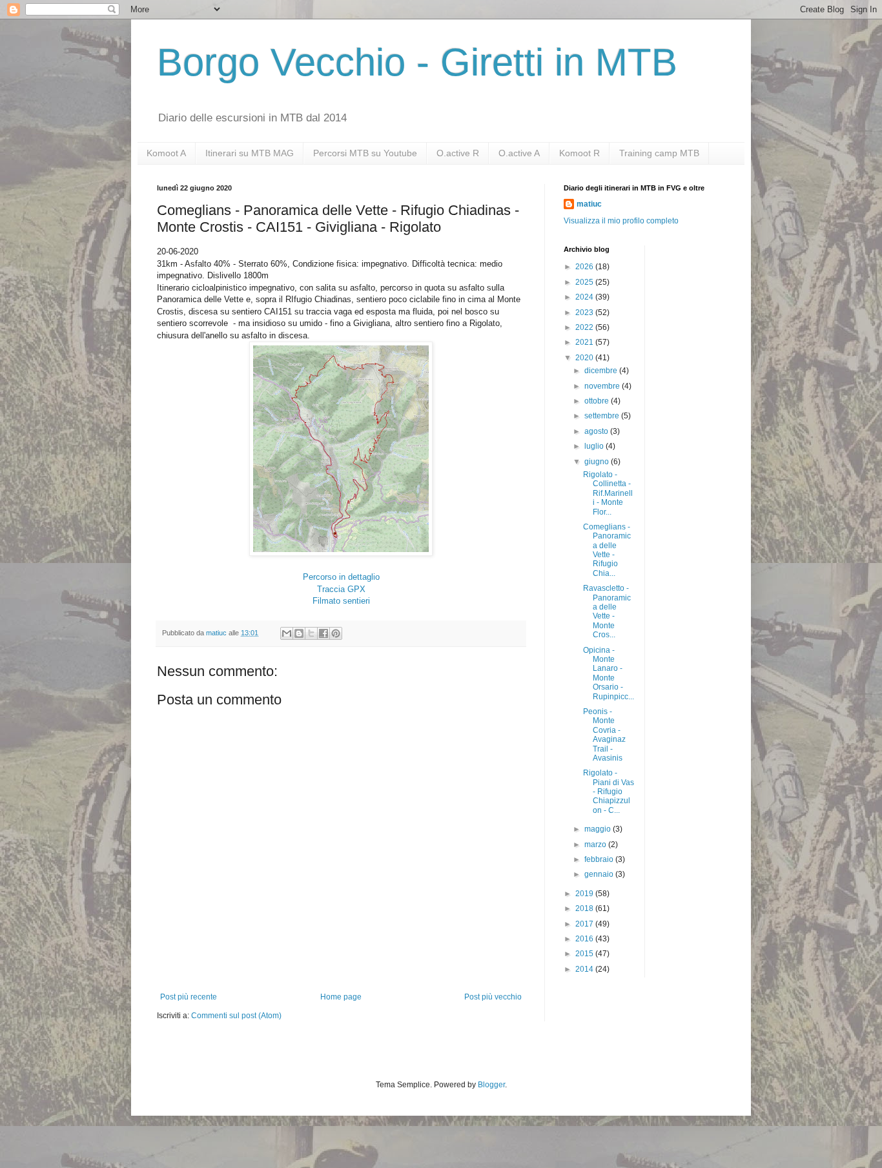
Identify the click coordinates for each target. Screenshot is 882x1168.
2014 (585, 969)
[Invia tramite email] (286, 633)
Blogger (491, 1084)
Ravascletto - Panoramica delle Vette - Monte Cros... (607, 611)
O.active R (457, 153)
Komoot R (579, 153)
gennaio (599, 874)
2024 (585, 297)
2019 (585, 893)
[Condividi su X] (311, 633)
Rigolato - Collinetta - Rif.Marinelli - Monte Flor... (608, 493)
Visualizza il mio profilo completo (621, 220)
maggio (598, 829)
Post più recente (188, 996)
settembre (602, 415)
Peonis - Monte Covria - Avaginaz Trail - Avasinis (604, 735)
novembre (603, 386)
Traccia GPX (341, 589)
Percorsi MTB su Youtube (365, 153)
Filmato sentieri (341, 601)
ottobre (597, 400)
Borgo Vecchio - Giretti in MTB (417, 62)
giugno (597, 461)
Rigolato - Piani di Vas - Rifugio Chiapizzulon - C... (608, 791)
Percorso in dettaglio (341, 577)
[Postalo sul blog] (298, 633)
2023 (585, 312)
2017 (585, 923)
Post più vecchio (493, 996)
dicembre (601, 370)
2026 (585, 266)
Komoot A (166, 153)
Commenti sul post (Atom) (236, 1015)
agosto (597, 431)
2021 (585, 342)
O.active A (519, 153)
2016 (585, 938)
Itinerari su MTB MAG (249, 153)
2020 (585, 357)
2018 (585, 908)
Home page (341, 996)
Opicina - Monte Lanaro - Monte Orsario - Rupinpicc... (608, 673)
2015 (585, 953)
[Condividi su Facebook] (323, 633)
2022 (585, 327)
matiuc (589, 204)
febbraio (599, 859)
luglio (595, 446)
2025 (585, 282)
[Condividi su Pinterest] (335, 633)
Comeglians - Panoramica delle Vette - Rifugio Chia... (607, 550)
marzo (596, 844)
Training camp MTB (659, 153)
